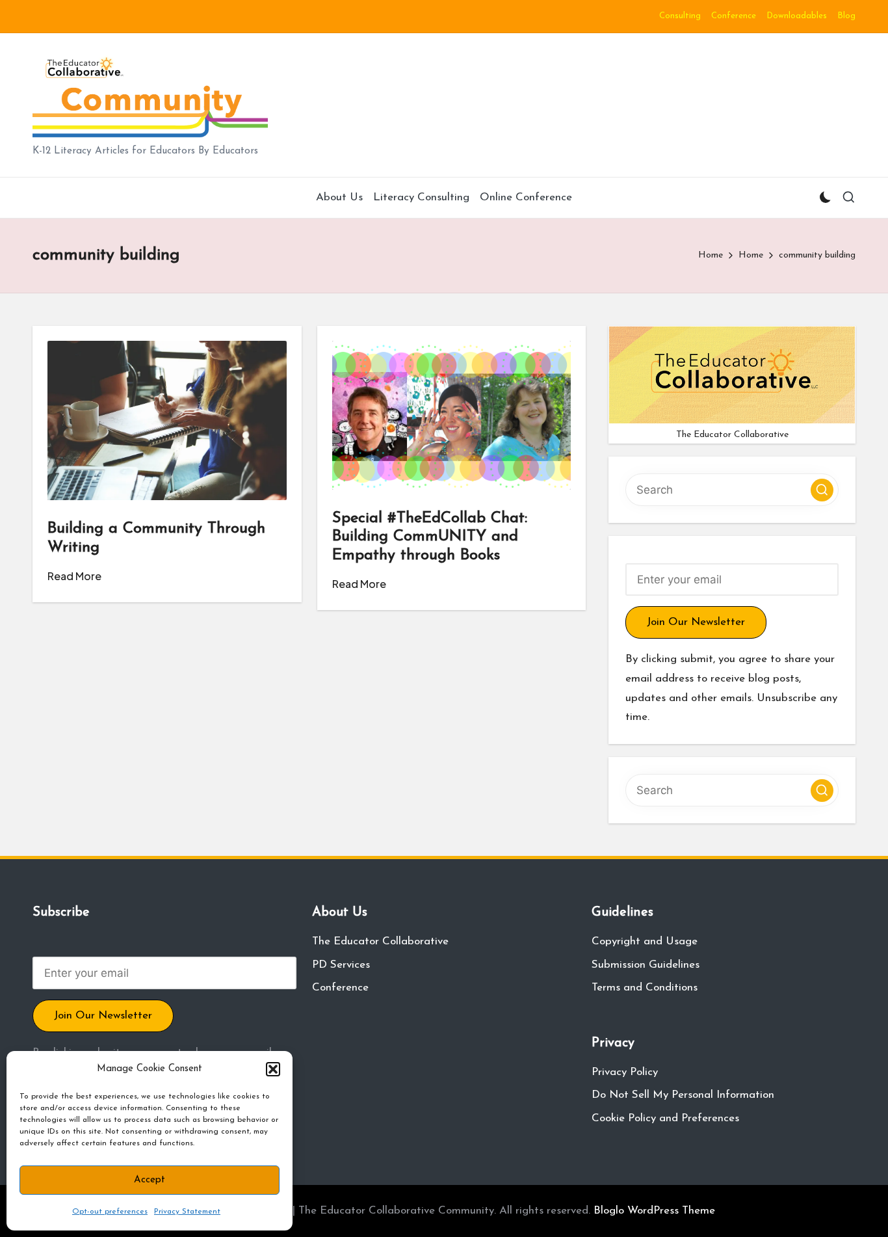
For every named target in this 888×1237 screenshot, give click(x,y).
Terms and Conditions (645, 987)
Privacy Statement (187, 1212)
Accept (149, 1180)
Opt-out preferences (110, 1212)
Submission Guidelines (645, 964)
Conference (340, 987)
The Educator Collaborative (380, 941)
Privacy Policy (625, 1072)
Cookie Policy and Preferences (665, 1118)
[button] (273, 1069)
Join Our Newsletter (696, 622)
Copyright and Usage (645, 941)
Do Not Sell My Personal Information (683, 1094)
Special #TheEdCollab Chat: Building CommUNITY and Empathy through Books (429, 537)
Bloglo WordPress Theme (654, 1210)
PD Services (341, 964)
